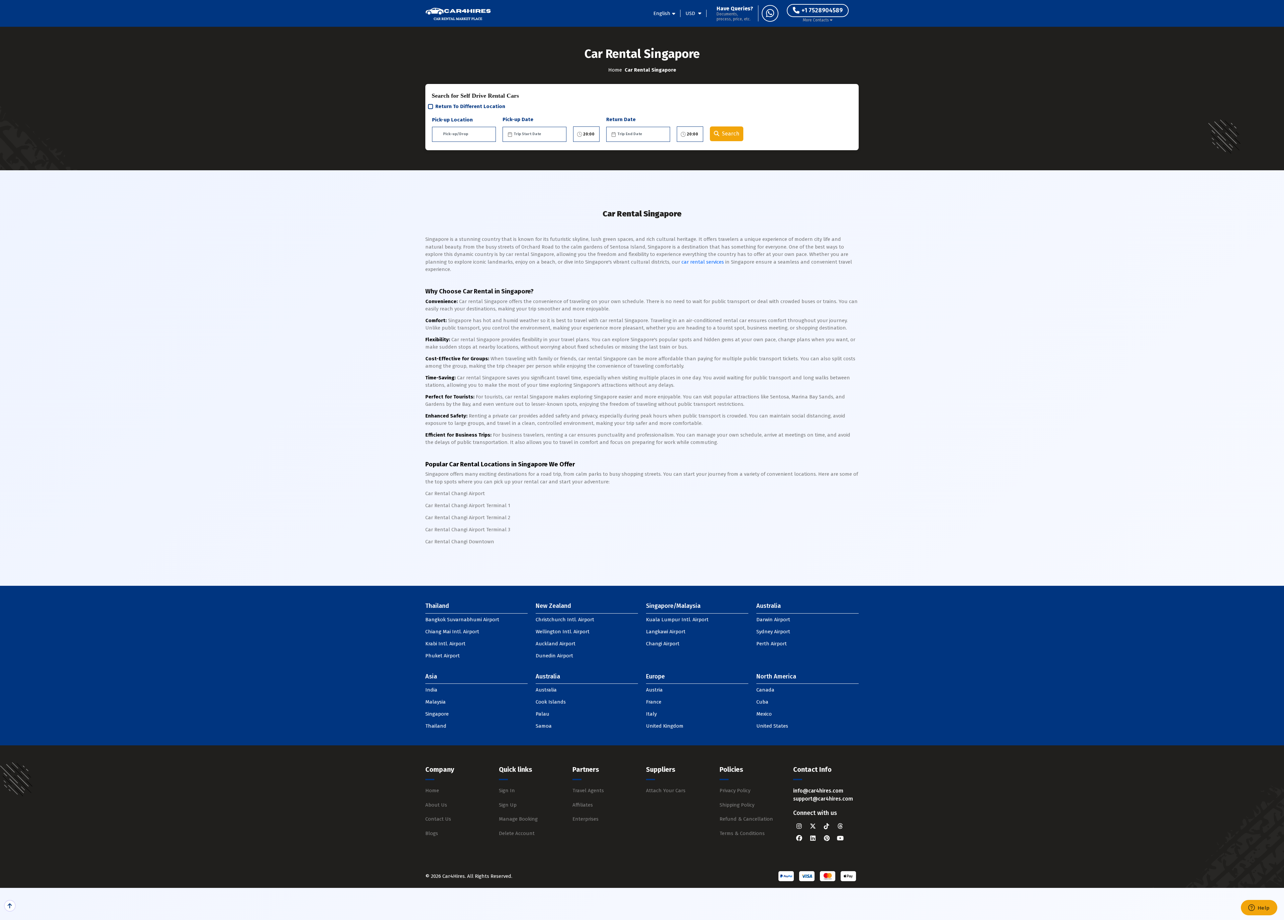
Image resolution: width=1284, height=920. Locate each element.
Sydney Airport (773, 632)
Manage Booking (518, 819)
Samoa (544, 726)
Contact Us (438, 819)
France (653, 702)
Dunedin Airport (554, 656)
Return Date (621, 119)
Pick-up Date (518, 119)
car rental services (702, 262)
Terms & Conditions (742, 833)
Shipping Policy (737, 805)
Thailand (435, 726)
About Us (436, 805)
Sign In (507, 791)
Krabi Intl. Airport (445, 644)
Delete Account (517, 833)
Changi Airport (662, 644)
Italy (651, 714)
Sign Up (508, 805)
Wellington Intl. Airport (563, 632)
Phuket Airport (442, 656)
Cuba (762, 702)
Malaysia (435, 702)
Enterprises (585, 819)
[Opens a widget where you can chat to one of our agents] (1259, 908)
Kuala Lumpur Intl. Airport (677, 620)
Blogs (431, 833)
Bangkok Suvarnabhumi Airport (462, 620)
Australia (546, 690)
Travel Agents (588, 791)
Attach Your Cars (665, 791)
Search (730, 133)
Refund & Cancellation (746, 819)
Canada (765, 690)
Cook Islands (551, 702)
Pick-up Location (452, 120)
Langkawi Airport (665, 632)
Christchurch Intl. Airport (565, 620)
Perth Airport (771, 644)
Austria (654, 690)
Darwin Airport (773, 620)
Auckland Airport (555, 644)
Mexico (764, 714)
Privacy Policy (735, 791)
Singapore (437, 714)
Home (615, 70)
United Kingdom (664, 726)
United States (772, 726)
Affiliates (582, 805)
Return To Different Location (470, 106)
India (431, 690)
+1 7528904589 (822, 10)
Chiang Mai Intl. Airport (452, 632)
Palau (542, 714)
